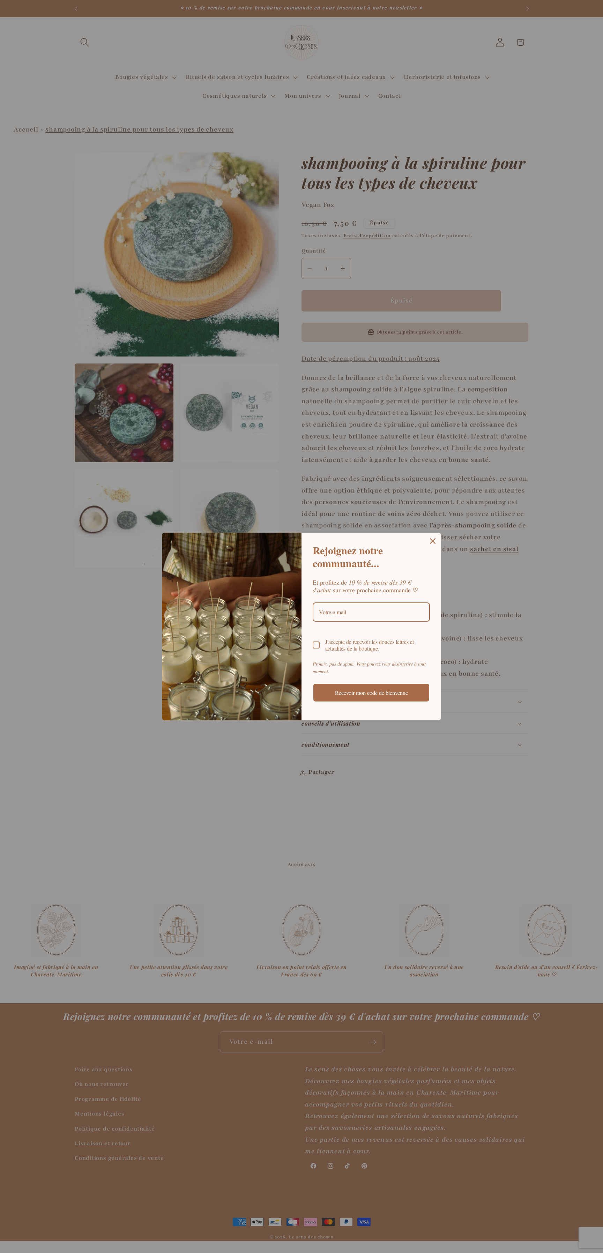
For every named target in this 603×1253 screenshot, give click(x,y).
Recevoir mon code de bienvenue (371, 692)
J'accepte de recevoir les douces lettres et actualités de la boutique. (369, 645)
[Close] (432, 541)
